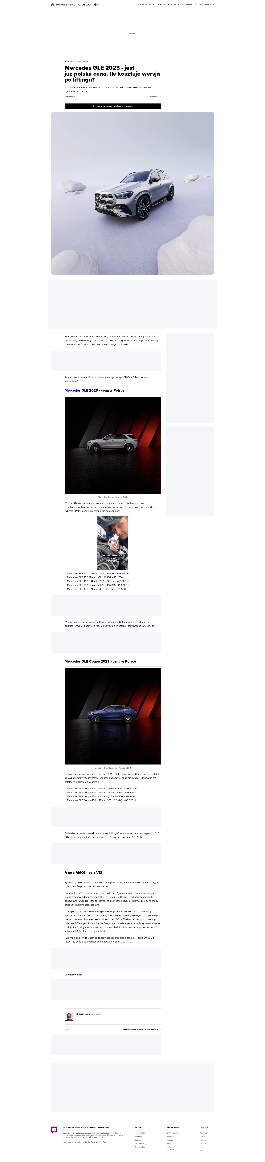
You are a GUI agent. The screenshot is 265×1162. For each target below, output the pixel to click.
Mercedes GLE (76, 390)
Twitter (202, 1137)
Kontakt (209, 4)
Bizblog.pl (138, 1140)
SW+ (200, 4)
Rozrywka (187, 4)
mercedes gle (138, 1029)
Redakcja (170, 1137)
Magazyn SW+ (140, 1133)
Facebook (203, 1133)
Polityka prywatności (171, 1148)
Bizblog (172, 4)
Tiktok (202, 1147)
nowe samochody (153, 1029)
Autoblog (145, 4)
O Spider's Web (173, 1133)
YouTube (203, 1143)
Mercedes (127, 1029)
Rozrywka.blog (140, 1143)
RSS (201, 1150)
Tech (159, 4)
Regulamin (171, 1143)
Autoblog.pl (139, 1137)
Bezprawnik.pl (140, 1147)
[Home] (82, 4)
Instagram (203, 1140)
